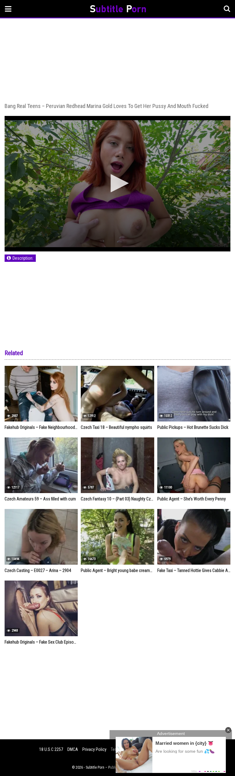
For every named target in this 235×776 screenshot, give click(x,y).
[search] (227, 9)
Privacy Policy (94, 749)
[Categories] (8, 9)
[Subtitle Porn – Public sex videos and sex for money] (118, 10)
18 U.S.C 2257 (51, 749)
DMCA (72, 749)
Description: (23, 258)
